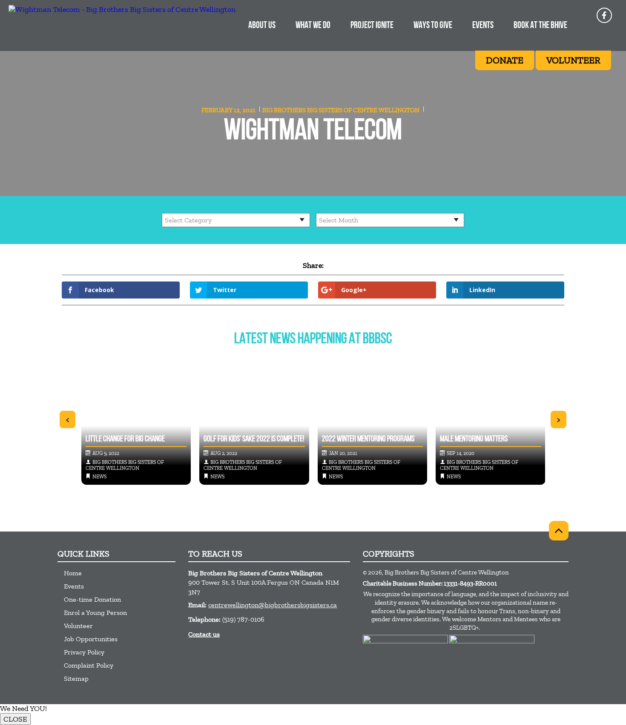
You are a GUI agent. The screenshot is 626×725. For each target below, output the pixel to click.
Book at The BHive (540, 26)
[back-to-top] (559, 530)
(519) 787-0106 (243, 619)
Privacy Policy (84, 652)
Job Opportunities (91, 639)
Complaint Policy (88, 665)
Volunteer (78, 626)
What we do (313, 26)
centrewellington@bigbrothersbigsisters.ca (272, 605)
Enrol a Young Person (95, 612)
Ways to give (433, 26)
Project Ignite (371, 26)
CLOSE (15, 719)
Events (483, 26)
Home (73, 573)
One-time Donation (92, 599)
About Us (262, 26)
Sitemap (76, 678)
